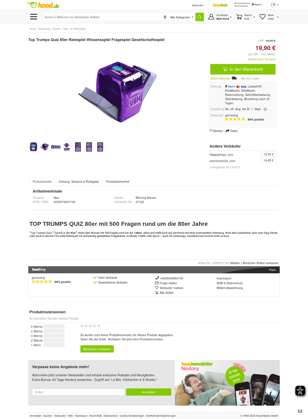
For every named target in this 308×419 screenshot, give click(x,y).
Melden (235, 263)
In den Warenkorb (245, 69)
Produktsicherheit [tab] (117, 181)
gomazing (38, 277)
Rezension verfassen (97, 349)
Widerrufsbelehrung (230, 288)
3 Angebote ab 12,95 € (225, 167)
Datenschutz (234, 283)
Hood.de (42, 5)
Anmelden (148, 392)
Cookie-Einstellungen (132, 415)
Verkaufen (197, 5)
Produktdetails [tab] (42, 181)
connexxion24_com (222, 161)
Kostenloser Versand (262, 59)
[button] (274, 4)
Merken (218, 130)
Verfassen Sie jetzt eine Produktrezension (135, 339)
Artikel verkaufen (261, 263)
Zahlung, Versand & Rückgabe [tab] (79, 181)
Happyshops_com (221, 154)
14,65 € (269, 160)
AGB (220, 283)
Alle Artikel (166, 292)
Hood (33, 29)
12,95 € (269, 154)
